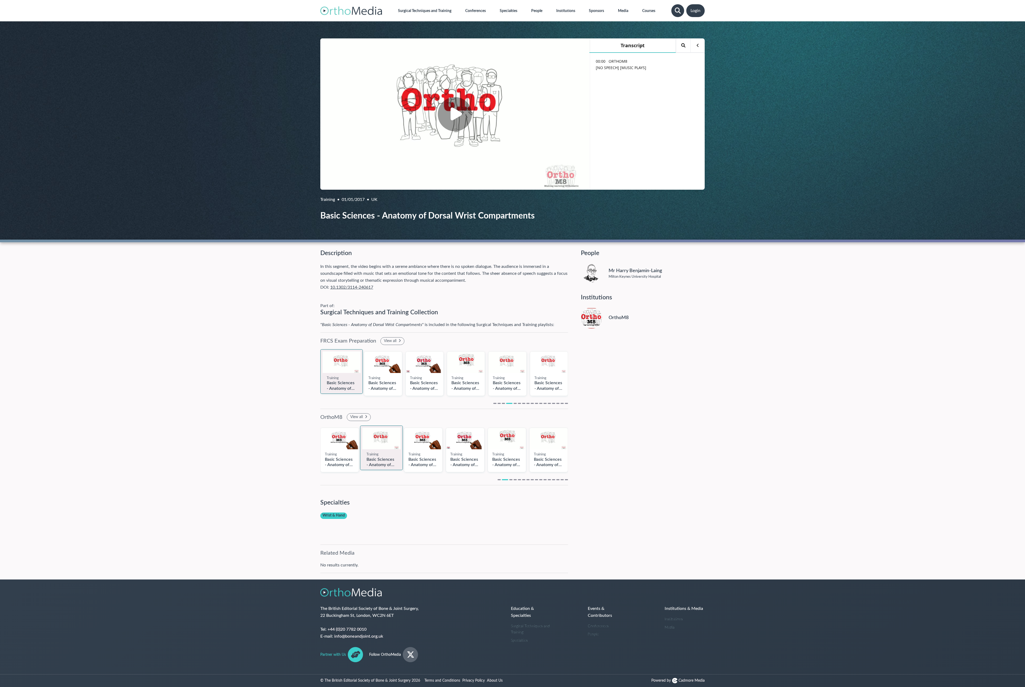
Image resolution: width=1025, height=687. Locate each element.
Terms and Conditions (442, 680)
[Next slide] (573, 370)
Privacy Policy (473, 680)
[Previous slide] (315, 370)
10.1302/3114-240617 (351, 287)
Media (670, 627)
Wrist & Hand (333, 515)
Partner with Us (333, 655)
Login (695, 11)
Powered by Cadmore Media (678, 680)
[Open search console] (677, 10)
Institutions (674, 619)
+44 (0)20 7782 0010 (347, 629)
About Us (495, 680)
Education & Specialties (522, 612)
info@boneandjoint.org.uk (358, 636)
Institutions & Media (684, 608)
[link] (341, 362)
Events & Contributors (600, 612)
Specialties (519, 640)
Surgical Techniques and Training (530, 629)
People (593, 634)
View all (390, 341)
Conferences (598, 626)
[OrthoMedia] (351, 10)
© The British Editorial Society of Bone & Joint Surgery (370, 680)
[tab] (494, 403)
